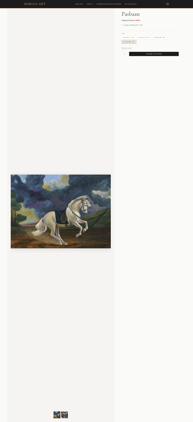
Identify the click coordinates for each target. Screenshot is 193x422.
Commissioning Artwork (108, 4)
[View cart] (167, 4)
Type (123, 33)
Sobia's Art (35, 4)
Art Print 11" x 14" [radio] (129, 37)
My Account (131, 4)
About (90, 4)
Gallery (79, 4)
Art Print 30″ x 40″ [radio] (129, 42)
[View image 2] (64, 414)
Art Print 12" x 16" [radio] (144, 37)
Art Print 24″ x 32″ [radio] (159, 37)
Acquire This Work (154, 54)
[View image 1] (57, 414)
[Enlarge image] (106, 406)
